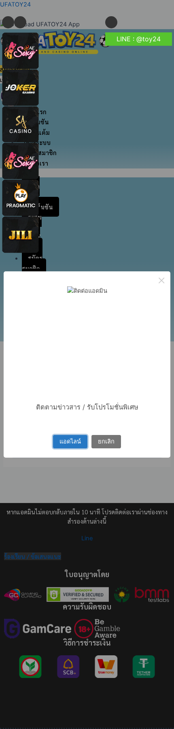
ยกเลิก (106, 441)
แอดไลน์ (70, 441)
